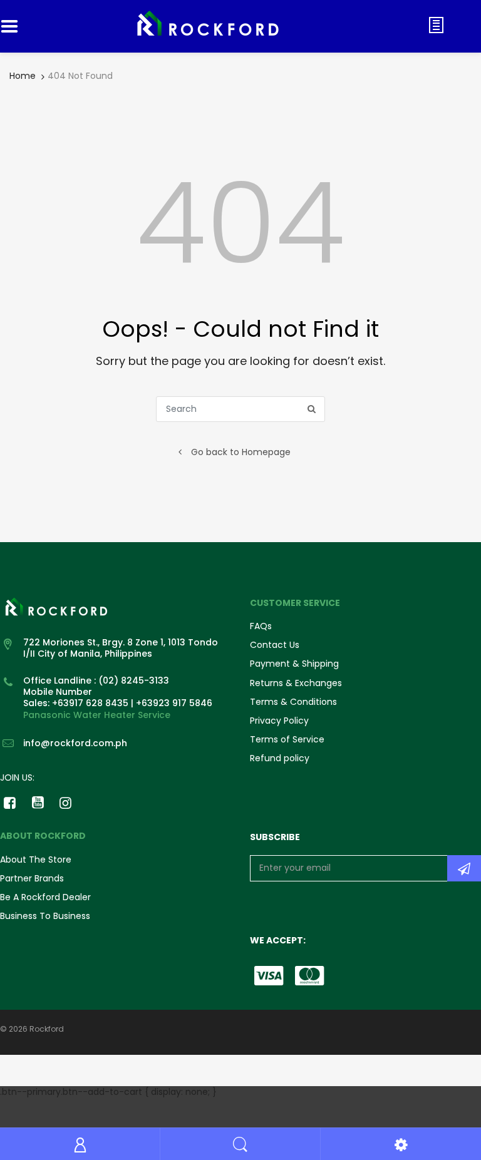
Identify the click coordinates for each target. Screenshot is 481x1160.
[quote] (436, 25)
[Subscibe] (464, 868)
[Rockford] (208, 25)
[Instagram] (66, 803)
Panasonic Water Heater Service (96, 715)
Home (22, 75)
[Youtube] (38, 803)
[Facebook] (9, 803)
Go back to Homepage (241, 452)
